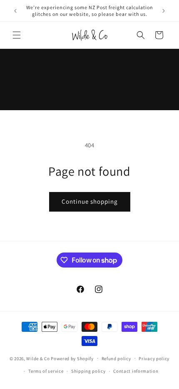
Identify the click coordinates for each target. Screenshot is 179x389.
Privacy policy (154, 358)
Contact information (135, 371)
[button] (16, 35)
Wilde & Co (38, 358)
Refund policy (116, 358)
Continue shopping (90, 201)
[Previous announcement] (15, 11)
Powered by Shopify (72, 358)
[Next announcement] (163, 11)
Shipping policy (88, 371)
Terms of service (45, 371)
